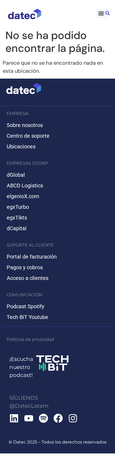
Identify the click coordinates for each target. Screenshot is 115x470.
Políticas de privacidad (30, 339)
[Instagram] (73, 418)
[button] (101, 13)
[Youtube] (28, 418)
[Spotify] (43, 418)
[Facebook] (58, 418)
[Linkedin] (14, 418)
